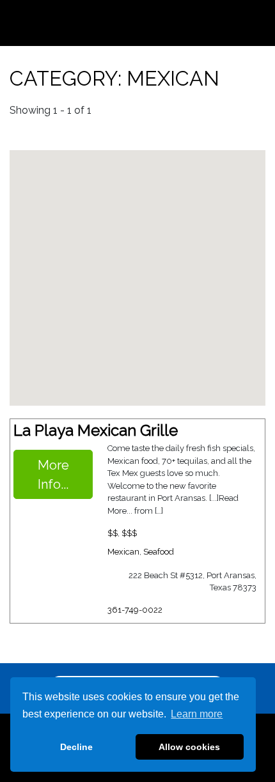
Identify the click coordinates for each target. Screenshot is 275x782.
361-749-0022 (134, 610)
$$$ (129, 532)
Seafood (158, 551)
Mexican (123, 551)
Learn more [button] (197, 714)
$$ (112, 532)
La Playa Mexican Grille (95, 430)
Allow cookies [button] (189, 747)
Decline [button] (76, 747)
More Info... (53, 474)
